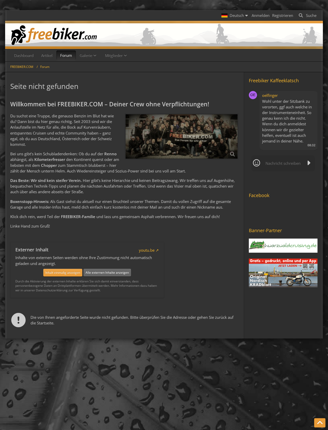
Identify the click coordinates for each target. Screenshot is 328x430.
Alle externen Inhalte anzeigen (107, 272)
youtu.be (147, 250)
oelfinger (270, 95)
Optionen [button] (304, 94)
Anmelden (261, 15)
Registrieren (282, 15)
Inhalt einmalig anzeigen (62, 272)
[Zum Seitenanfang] (319, 422)
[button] (235, 15)
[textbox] (283, 163)
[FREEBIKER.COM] (164, 35)
